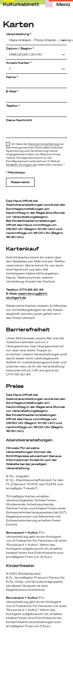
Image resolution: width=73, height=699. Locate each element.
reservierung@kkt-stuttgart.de (27, 295)
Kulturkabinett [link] (21, 4)
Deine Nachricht (19, 120)
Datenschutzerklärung (43, 144)
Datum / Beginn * (20, 48)
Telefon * (13, 106)
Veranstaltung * (18, 34)
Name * (12, 77)
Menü (63, 4)
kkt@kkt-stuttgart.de (21, 164)
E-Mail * (12, 91)
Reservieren (20, 182)
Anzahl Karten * (18, 63)
